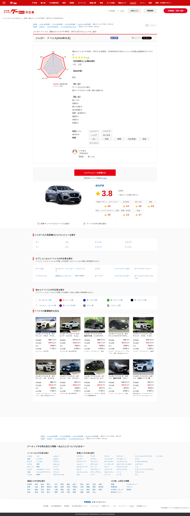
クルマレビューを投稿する (95, 173)
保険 (150, 3)
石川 (56, 484)
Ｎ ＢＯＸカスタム (141, 461)
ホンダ (29, 461)
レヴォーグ (108, 469)
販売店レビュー (116, 492)
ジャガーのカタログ (53, 26)
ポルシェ (56, 464)
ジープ (55, 467)
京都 (68, 487)
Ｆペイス (128, 247)
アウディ (56, 461)
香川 (88, 484)
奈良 (74, 484)
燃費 (112, 484)
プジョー (56, 472)
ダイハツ (30, 467)
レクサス (39, 459)
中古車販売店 (54, 3)
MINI (38, 467)
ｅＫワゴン (139, 464)
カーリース (82, 3)
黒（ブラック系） (141, 300)
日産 (28, 459)
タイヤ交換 (111, 3)
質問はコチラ (106, 506)
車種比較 (114, 487)
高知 (88, 489)
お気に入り (134, 11)
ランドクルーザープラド (143, 456)
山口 (81, 489)
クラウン (93, 459)
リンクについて (94, 506)
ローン (142, 3)
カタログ (133, 3)
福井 (56, 487)
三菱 (28, 472)
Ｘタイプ (128, 242)
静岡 (62, 487)
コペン (92, 475)
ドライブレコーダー (122, 276)
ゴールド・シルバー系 (47, 305)
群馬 (42, 487)
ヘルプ (122, 11)
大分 (94, 492)
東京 (48, 484)
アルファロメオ (58, 475)
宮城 (28, 492)
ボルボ (55, 459)
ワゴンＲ (120, 456)
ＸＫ (67, 242)
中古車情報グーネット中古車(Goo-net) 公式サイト (175, 508)
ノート (119, 472)
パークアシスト (41, 276)
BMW (38, 475)
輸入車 (43, 3)
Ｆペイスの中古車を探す (97, 224)
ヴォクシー (94, 461)
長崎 (94, 487)
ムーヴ (119, 475)
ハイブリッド (80, 269)
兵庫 (68, 492)
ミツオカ (39, 461)
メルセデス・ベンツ (43, 469)
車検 (101, 3)
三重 (62, 492)
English (112, 11)
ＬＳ (136, 467)
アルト (137, 459)
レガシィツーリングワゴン (144, 469)
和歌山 (75, 487)
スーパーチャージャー (142, 269)
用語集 (128, 489)
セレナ (79, 469)
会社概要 (45, 506)
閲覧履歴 (150, 11)
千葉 (42, 492)
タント (106, 467)
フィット (107, 475)
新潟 (48, 489)
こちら (104, 178)
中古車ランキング (117, 489)
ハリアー (80, 459)
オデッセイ (94, 464)
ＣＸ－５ (93, 467)
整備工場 (93, 3)
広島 (81, 487)
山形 (36, 487)
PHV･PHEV (79, 276)
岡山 (81, 484)
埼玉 (42, 489)
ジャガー (56, 469)
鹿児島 (101, 487)
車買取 (72, 3)
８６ (78, 475)
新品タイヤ (122, 3)
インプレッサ (109, 464)
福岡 (88, 492)
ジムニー (80, 464)
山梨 (56, 489)
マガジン (129, 487)
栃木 (42, 484)
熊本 (94, 489)
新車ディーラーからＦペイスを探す (55, 224)
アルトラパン (139, 472)
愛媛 (88, 487)
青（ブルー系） (92, 300)
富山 (48, 492)
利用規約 (66, 506)
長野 (56, 492)
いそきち (82, 151)
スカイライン (109, 472)
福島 (36, 489)
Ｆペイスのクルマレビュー (69, 26)
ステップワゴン (95, 472)
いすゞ (38, 456)
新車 (64, 3)
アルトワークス (122, 467)
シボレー (56, 456)
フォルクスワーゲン (43, 472)
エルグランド (95, 469)
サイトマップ (123, 506)
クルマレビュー (131, 484)
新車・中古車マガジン (163, 3)
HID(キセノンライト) (63, 276)
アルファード (81, 461)
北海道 (29, 484)
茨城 (36, 492)
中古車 (35, 24)
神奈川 (49, 487)
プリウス (80, 456)
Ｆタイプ (98, 247)
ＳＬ (136, 475)
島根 (74, 492)
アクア (92, 456)
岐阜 (62, 484)
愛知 (62, 489)
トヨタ (29, 456)
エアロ (97, 269)
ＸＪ (37, 247)
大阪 (68, 489)
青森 (28, 487)
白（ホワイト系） (46, 300)
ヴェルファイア (82, 467)
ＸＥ (67, 247)
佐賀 (94, 484)
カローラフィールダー (124, 464)
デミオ (106, 456)
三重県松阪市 (83, 153)
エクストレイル (82, 472)
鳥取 (74, 489)
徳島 (81, 492)
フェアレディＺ (122, 461)
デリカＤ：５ (121, 459)
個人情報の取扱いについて (80, 506)
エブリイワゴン (122, 469)
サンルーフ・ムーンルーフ (64, 270)
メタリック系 (116, 305)
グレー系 (90, 305)
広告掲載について (142, 506)
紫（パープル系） (69, 305)
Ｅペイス (98, 242)
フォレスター (109, 459)
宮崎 (100, 484)
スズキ (29, 464)
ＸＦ (37, 242)
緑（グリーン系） (117, 300)
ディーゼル (40, 269)
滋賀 (68, 484)
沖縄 (100, 489)
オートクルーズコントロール (143, 277)
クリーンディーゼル (122, 269)
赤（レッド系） (69, 300)
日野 (37, 464)
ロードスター (109, 461)
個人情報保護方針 (56, 506)
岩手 (28, 489)
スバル (29, 469)
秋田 (36, 484)
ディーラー (99, 276)
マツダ (29, 475)
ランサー (160, 456)
